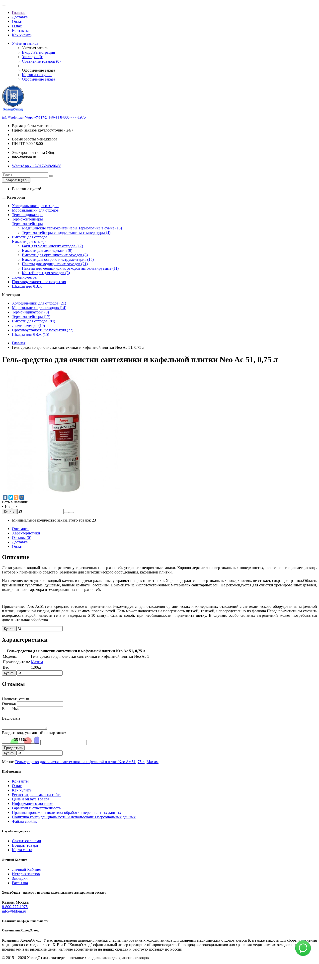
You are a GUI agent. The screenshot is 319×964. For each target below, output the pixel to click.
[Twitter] (10, 497)
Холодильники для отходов (35, 206)
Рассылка (20, 883)
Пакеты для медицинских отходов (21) (55, 264)
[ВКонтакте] (5, 497)
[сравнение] (72, 512)
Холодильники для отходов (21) (39, 303)
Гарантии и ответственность (36, 808)
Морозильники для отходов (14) (39, 308)
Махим (37, 662)
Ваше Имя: (11, 708)
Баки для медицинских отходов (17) (52, 246)
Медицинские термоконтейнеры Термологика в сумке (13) (72, 228)
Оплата (18, 21)
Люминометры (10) (28, 325)
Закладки (20, 878)
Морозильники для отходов (35, 210)
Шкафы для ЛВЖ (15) (30, 334)
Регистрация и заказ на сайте (36, 794)
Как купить (21, 35)
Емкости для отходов (30, 237)
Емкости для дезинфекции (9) (47, 250)
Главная (18, 12)
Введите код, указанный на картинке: (34, 733)
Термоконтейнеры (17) (31, 316)
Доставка (20, 17)
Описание (20, 528)
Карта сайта (22, 850)
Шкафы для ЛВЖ (27, 286)
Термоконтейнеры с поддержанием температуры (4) (66, 232)
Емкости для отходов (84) (33, 321)
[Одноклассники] (16, 497)
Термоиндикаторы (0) (30, 312)
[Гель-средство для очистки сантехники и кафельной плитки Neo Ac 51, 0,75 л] (64, 492)
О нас (17, 26)
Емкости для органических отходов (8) (55, 255)
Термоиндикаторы (27, 215)
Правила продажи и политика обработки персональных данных (66, 812)
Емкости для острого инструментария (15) (58, 259)
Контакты (20, 30)
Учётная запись (25, 43)
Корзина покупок (37, 75)
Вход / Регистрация (38, 52)
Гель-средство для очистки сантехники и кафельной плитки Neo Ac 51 (75, 762)
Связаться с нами (26, 841)
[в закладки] (67, 512)
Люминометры (24, 277)
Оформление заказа (38, 79)
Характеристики (26, 533)
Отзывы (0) (21, 537)
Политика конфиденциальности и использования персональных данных (74, 817)
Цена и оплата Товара (30, 799)
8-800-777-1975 (15, 907)
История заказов (26, 874)
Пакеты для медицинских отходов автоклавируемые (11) (70, 268)
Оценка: (9, 703)
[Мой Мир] (21, 497)
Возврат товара (25, 845)
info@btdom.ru (14, 911)
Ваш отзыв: (11, 718)
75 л (141, 762)
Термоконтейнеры (27, 219)
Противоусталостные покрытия (39, 282)
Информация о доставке (32, 803)
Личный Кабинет (27, 869)
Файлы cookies (24, 821)
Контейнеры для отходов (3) (46, 273)
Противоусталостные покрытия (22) (42, 330)
